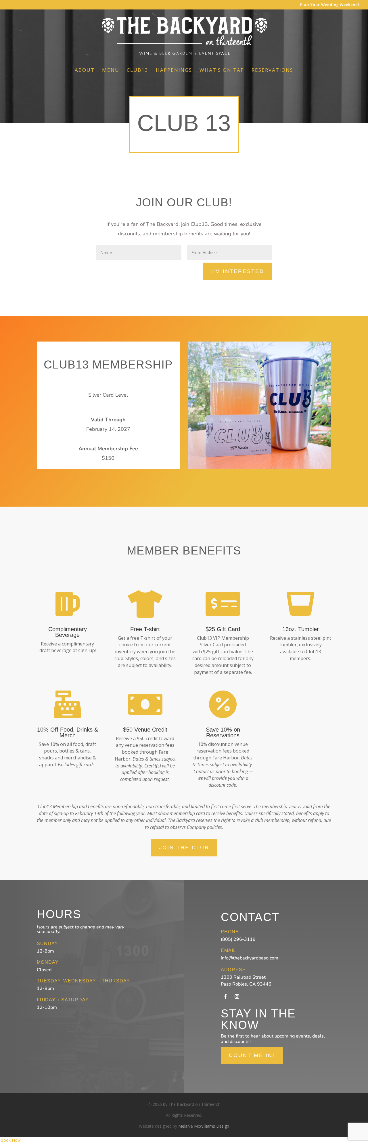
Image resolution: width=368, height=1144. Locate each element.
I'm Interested (237, 271)
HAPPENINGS (174, 70)
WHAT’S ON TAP (222, 70)
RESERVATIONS (272, 70)
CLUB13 (137, 70)
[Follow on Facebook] (225, 996)
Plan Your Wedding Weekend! (329, 5)
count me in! (252, 1055)
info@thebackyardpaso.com (249, 958)
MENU (110, 70)
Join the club (184, 847)
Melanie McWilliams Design (203, 1126)
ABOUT (85, 70)
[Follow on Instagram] (236, 996)
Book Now (11, 1140)
